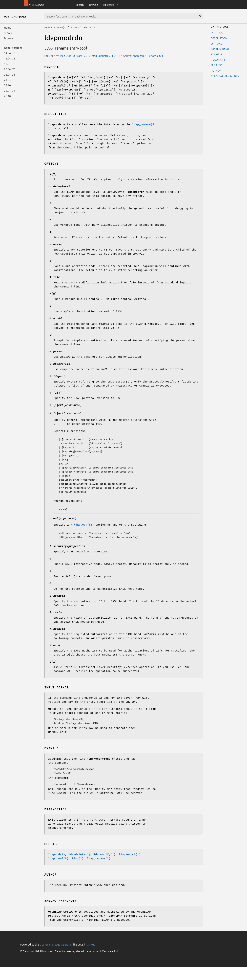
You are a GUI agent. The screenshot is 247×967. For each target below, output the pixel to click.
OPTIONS (216, 43)
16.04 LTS (9, 58)
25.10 (7, 85)
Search (80, 4)
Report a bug (155, 55)
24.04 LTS (9, 79)
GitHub (91, 944)
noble (48, 27)
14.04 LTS (9, 53)
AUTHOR (216, 70)
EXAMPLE (216, 54)
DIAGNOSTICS (219, 59)
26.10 (7, 96)
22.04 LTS (9, 74)
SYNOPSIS (216, 32)
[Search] (200, 16)
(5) (84, 524)
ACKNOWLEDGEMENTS (225, 75)
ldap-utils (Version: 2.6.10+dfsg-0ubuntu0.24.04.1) (90, 55)
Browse (93, 4)
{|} (55, 392)
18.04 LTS (9, 63)
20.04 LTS (9, 69)
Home (7, 27)
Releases (108, 4)
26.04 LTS (9, 90)
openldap (138, 55)
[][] (65, 405)
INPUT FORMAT (220, 49)
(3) (144, 124)
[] (52, 174)
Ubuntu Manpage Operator (56, 944)
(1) (56, 854)
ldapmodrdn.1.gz (83, 27)
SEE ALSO (216, 65)
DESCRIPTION (219, 38)
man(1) (62, 27)
